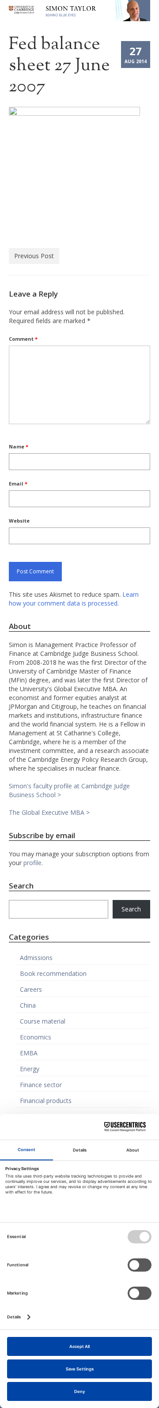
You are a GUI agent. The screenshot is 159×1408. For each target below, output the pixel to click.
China (28, 1005)
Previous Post (34, 256)
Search (131, 909)
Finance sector (41, 1084)
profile (32, 862)
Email (18, 483)
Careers (31, 989)
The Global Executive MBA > (49, 812)
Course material (42, 1021)
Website (19, 520)
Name (18, 446)
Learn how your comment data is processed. (74, 598)
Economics (35, 1037)
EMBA (29, 1053)
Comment (23, 338)
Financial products (46, 1100)
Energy (29, 1069)
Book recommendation (53, 973)
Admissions (36, 957)
